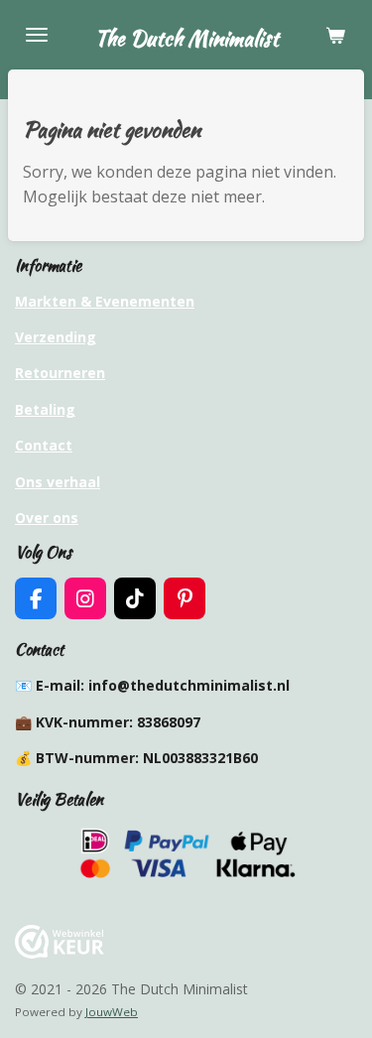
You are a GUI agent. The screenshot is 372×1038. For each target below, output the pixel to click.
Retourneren (60, 372)
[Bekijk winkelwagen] (335, 35)
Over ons (46, 517)
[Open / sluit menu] (37, 35)
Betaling (45, 409)
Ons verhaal (57, 481)
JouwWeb (111, 1011)
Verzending (55, 336)
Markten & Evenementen (104, 301)
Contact (43, 445)
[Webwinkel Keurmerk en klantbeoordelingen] (59, 953)
